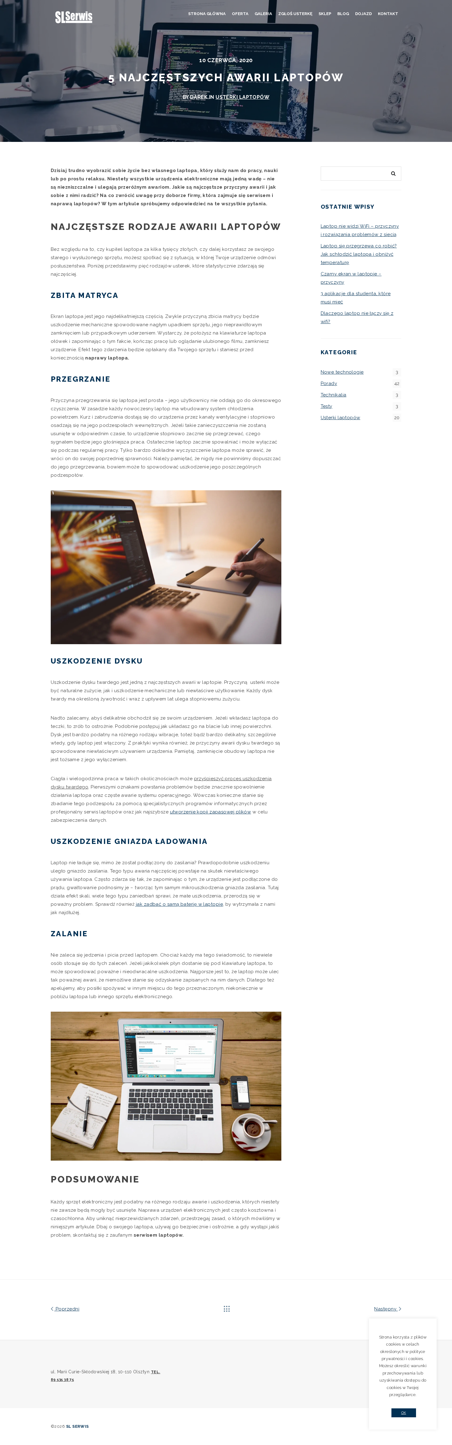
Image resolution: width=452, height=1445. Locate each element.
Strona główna (207, 13)
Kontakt (388, 13)
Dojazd (363, 13)
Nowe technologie (342, 372)
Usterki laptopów (242, 97)
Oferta (240, 13)
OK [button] (403, 1413)
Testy (326, 406)
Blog (343, 13)
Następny (386, 1309)
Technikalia (334, 395)
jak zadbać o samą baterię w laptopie (179, 904)
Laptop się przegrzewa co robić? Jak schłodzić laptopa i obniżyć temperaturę (359, 254)
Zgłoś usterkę (295, 13)
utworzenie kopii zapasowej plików (210, 812)
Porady (329, 383)
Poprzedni (66, 1309)
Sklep (325, 13)
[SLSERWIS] (73, 17)
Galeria (263, 13)
